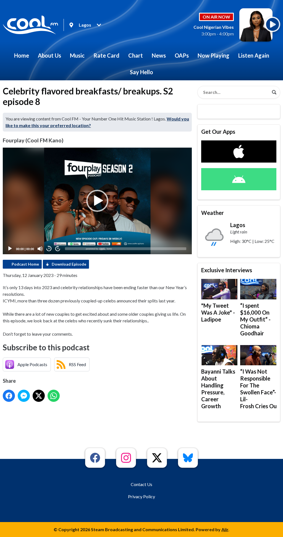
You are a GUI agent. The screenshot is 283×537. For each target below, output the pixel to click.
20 (49, 248)
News (159, 55)
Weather (212, 212)
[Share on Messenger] (24, 396)
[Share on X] (39, 396)
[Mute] (40, 248)
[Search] (274, 92)
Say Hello (141, 72)
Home (21, 55)
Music (77, 55)
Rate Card (106, 55)
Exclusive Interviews (226, 270)
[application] (97, 201)
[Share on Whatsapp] (54, 396)
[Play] (10, 248)
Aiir (224, 529)
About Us (49, 55)
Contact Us (141, 484)
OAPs (182, 55)
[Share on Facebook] (9, 396)
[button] (97, 201)
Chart (135, 55)
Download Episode (69, 264)
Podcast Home (25, 264)
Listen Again (253, 55)
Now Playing (213, 55)
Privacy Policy (141, 496)
